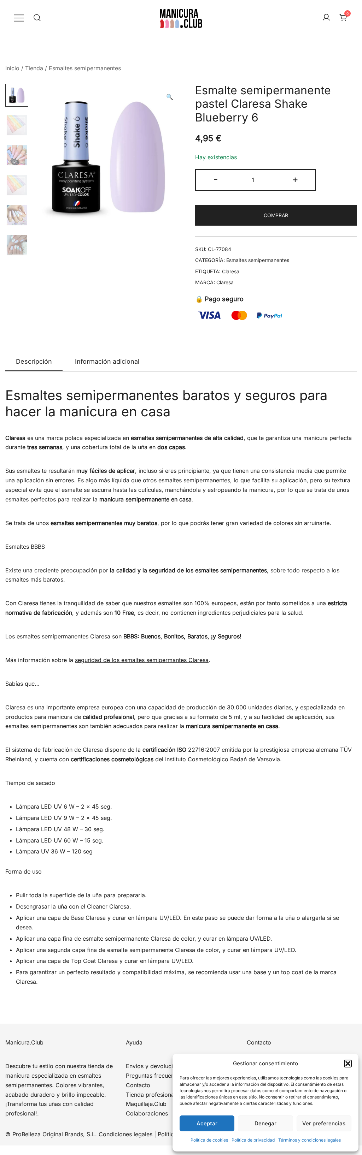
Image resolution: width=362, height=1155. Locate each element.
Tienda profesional (151, 1094)
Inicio (12, 68)
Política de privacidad (253, 1140)
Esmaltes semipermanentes (85, 68)
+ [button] (295, 179)
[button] (347, 1063)
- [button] (216, 179)
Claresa (230, 271)
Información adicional (107, 361)
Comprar (276, 215)
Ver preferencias (323, 1123)
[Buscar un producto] (37, 17)
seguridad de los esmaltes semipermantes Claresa (142, 659)
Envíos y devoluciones (156, 1066)
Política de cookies (209, 1140)
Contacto (138, 1085)
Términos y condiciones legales (309, 1140)
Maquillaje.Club (146, 1103)
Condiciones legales (125, 1134)
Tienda (34, 68)
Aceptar (207, 1123)
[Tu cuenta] (326, 17)
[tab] (34, 362)
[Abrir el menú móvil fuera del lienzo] (19, 17)
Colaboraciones (147, 1113)
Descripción (34, 361)
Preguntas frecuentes (154, 1075)
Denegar (265, 1123)
